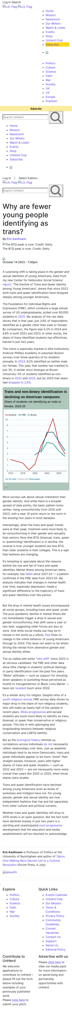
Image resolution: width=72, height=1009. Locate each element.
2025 (21, 316)
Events (50, 32)
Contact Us (53, 937)
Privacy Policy (55, 916)
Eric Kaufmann (16, 239)
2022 (18, 378)
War (48, 80)
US (47, 92)
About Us (52, 945)
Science (51, 71)
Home (49, 11)
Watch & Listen (55, 27)
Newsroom (53, 19)
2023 (21, 361)
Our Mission (53, 903)
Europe (50, 97)
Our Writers (53, 23)
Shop (49, 36)
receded (20, 688)
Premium (51, 101)
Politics (50, 63)
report (7, 284)
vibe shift (43, 658)
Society (51, 84)
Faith (49, 76)
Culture (50, 67)
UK (47, 88)
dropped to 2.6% (19, 382)
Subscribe (52, 44)
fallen (29, 574)
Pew (47, 635)
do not (48, 744)
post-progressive (50, 825)
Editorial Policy (56, 949)
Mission (51, 15)
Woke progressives (33, 712)
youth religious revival (17, 699)
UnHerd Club (54, 40)
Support (51, 941)
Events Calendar (56, 895)
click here (18, 1000)
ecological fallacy (28, 740)
